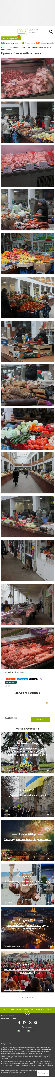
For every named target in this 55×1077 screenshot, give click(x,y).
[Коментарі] (9, 686)
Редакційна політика (17, 1072)
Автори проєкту (27, 1027)
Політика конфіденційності (11, 1070)
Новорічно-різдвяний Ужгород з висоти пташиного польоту (27, 927)
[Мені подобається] (6, 686)
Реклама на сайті (7, 1016)
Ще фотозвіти (27, 997)
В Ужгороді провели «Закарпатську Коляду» (27, 883)
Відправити (40, 719)
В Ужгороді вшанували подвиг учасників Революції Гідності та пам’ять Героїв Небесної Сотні (27, 751)
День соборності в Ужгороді (27, 795)
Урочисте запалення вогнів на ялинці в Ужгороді (27, 971)
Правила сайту (26, 1070)
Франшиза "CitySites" (8, 1018)
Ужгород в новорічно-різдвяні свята (27, 839)
